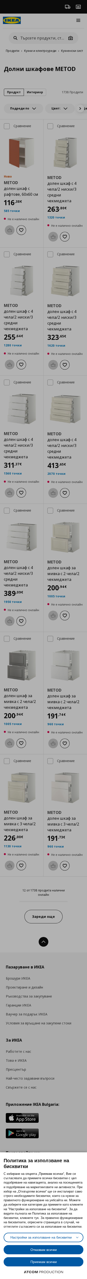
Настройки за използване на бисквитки (41, 1237)
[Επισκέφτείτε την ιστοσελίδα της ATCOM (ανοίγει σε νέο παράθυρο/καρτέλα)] (43, 1272)
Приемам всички (43, 1262)
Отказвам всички (43, 1250)
